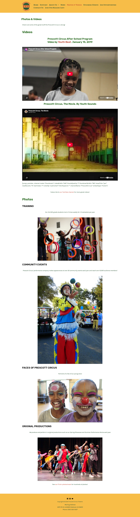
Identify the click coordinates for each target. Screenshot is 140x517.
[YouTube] (72, 498)
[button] (58, 4)
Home (36, 5)
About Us (53, 5)
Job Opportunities (108, 5)
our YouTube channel (67, 192)
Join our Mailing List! (55, 7)
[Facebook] (67, 498)
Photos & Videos (74, 5)
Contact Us (39, 7)
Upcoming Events (90, 5)
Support (43, 5)
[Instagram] (70, 498)
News (63, 5)
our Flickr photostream (63, 484)
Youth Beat (64, 42)
